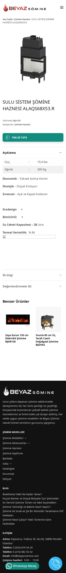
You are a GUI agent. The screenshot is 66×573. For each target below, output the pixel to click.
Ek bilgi (8, 275)
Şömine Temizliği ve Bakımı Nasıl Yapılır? (27, 506)
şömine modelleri (28, 418)
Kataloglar (9, 468)
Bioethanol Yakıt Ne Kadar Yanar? (22, 494)
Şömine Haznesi (22, 19)
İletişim (7, 479)
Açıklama (9, 153)
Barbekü (7, 458)
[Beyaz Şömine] (25, 7)
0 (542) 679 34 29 (23, 547)
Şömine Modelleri (13, 438)
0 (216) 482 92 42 (23, 551)
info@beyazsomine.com (25, 556)
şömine (32, 401)
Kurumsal (8, 473)
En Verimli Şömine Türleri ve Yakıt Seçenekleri (29, 502)
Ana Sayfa (7, 19)
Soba (5, 463)
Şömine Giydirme (13, 453)
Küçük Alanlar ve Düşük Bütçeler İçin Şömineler (31, 498)
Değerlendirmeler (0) (17, 286)
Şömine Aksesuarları (15, 443)
